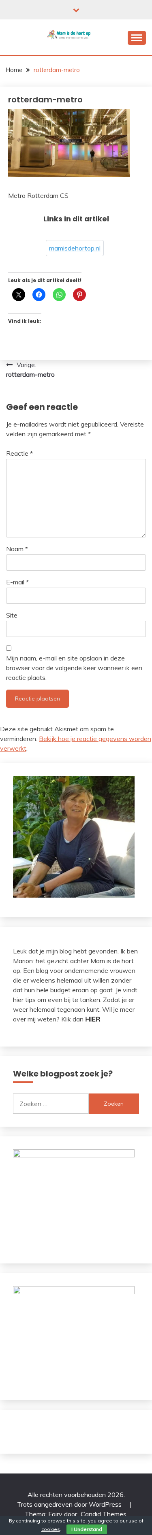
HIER (92, 1019)
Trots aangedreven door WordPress (70, 1504)
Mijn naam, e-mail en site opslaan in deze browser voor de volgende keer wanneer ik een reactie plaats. (74, 668)
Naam (17, 549)
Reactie (19, 453)
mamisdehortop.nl (75, 248)
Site (11, 615)
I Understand (86, 1529)
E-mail (17, 582)
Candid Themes (103, 1514)
